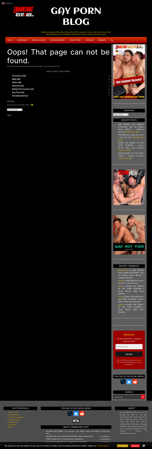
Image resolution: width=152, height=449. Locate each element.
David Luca (38, 123)
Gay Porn (16, 92)
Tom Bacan (47, 135)
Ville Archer (65, 135)
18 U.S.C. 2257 (13, 412)
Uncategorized (18, 96)
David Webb (47, 123)
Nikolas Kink (67, 132)
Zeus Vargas (74, 135)
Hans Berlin (54, 128)
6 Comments (104, 431)
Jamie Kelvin (85, 128)
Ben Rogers (77, 119)
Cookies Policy (13, 420)
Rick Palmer (76, 132)
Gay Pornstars (27, 128)
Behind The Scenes (21, 89)
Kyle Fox (103, 128)
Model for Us (13, 422)
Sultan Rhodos (17, 135)
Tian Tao (27, 135)
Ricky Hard (86, 132)
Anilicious (48, 119)
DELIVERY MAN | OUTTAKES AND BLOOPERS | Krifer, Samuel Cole (69, 436)
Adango (10, 119)
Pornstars (16, 76)
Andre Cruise (38, 119)
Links (10, 427)
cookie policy (103, 446)
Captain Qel (99, 119)
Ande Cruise (27, 119)
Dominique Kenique (60, 123)
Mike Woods (17, 132)
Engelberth (83, 123)
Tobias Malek (37, 135)
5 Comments (104, 439)
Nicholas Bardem (37, 132)
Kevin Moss (94, 128)
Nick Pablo (57, 132)
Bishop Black (88, 119)
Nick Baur (48, 132)
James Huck (74, 128)
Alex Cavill (18, 119)
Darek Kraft (27, 123)
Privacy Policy (13, 415)
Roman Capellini (97, 132)
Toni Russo (56, 135)
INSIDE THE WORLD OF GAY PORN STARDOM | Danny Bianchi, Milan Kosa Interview (131, 145)
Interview (16, 86)
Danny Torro (17, 123)
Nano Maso (27, 132)
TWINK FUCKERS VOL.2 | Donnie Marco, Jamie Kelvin (64, 439)
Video (14, 82)
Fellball (90, 123)
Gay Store (12, 425)
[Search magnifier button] (112, 40)
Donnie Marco (73, 123)
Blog (14, 79)
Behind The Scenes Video (63, 119)
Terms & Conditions (16, 417)
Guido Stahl (44, 128)
